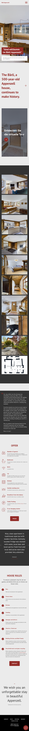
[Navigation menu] (26, 2)
